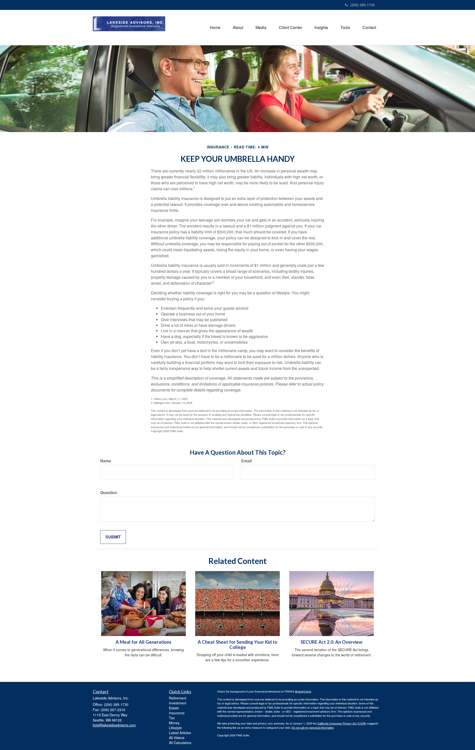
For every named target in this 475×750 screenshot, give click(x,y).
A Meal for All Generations (143, 642)
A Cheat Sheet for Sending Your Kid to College (237, 644)
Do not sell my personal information (313, 727)
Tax (172, 717)
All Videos (176, 737)
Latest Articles (180, 732)
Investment (177, 702)
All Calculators (180, 742)
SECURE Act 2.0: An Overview (331, 642)
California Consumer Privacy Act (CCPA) (341, 723)
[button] (238, 27)
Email (246, 461)
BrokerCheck (303, 691)
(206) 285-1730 (362, 4)
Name (105, 461)
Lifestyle (175, 727)
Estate (174, 707)
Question (108, 492)
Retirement (177, 697)
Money (174, 722)
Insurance (177, 712)
